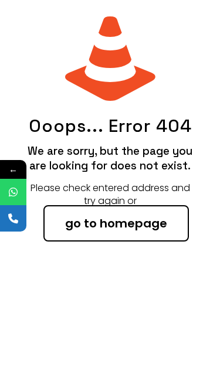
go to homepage (116, 223)
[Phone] (13, 218)
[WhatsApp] (13, 192)
